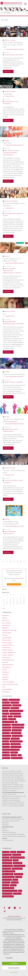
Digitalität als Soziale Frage (9, 630)
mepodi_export (6, 657)
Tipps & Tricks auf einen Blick (10, 684)
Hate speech (17, 716)
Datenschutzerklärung (19, 932)
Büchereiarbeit (6, 625)
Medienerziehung (8, 270)
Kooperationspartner (8, 645)
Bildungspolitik (14, 702)
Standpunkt (5, 677)
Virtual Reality (20, 323)
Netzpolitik (5, 741)
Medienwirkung (15, 738)
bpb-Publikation (6, 623)
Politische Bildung (15, 744)
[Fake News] (14, 131)
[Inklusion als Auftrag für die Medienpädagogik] (14, 408)
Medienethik (19, 213)
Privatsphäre (19, 382)
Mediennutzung (7, 735)
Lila (4, 314)
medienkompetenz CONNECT (14, 584)
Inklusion (15, 429)
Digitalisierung (8, 429)
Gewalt (10, 716)
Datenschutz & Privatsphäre (14, 374)
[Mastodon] (20, 908)
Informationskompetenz (10, 152)
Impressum (18, 916)
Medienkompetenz (10, 54)
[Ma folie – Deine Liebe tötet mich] (14, 459)
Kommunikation (7, 727)
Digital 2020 (5, 627)
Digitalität (5, 710)
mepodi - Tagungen (8, 874)
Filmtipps (12, 91)
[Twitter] (9, 908)
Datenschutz (6, 708)
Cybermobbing (9, 101)
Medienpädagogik (17, 735)
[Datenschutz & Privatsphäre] (14, 363)
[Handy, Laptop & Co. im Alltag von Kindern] (14, 247)
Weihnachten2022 (7, 689)
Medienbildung (6, 647)
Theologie (13, 755)
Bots (6, 150)
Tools (3, 687)
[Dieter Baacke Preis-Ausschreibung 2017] (14, 510)
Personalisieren (13, 972)
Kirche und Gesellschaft (18, 724)
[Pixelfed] (4, 911)
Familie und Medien (10, 268)
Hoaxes (17, 150)
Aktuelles (6, 40)
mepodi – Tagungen (7, 655)
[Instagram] (14, 908)
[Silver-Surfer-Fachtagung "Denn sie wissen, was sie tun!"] (14, 31)
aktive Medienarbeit (10, 213)
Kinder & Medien (6, 640)
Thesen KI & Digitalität (8, 682)
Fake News (7, 143)
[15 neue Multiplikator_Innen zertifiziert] (14, 192)
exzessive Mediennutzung (16, 710)
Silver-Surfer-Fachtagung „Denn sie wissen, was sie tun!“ (13, 45)
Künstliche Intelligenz (18, 727)
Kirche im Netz (6, 724)
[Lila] (14, 302)
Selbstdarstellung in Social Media (11, 749)
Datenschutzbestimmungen (16, 954)
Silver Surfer (19, 54)
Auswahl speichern (14, 968)
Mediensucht (6, 738)
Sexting (16, 101)
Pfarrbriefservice (6, 667)
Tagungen (13, 40)
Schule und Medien (16, 746)
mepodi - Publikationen (8, 871)
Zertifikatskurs (14, 201)
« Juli (3, 608)
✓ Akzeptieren (14, 963)
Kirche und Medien (7, 642)
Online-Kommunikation (11, 480)
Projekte (5, 215)
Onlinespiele (6, 744)
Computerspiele (7, 705)
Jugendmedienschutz (8, 722)
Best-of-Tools (6, 620)
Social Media (6, 755)
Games (4, 716)
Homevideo (7, 94)
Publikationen (6, 672)
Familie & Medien (6, 632)
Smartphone (17, 272)
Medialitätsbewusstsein (9, 323)
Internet (5, 719)
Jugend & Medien (7, 637)
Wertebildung (7, 103)
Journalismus (12, 719)
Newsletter (5, 662)
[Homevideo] (14, 82)
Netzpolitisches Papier (8, 660)
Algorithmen (6, 702)
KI (16, 722)
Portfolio (4, 669)
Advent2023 (5, 615)
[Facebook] (4, 908)
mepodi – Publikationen (8, 652)
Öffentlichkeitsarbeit (7, 664)
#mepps (5, 699)
